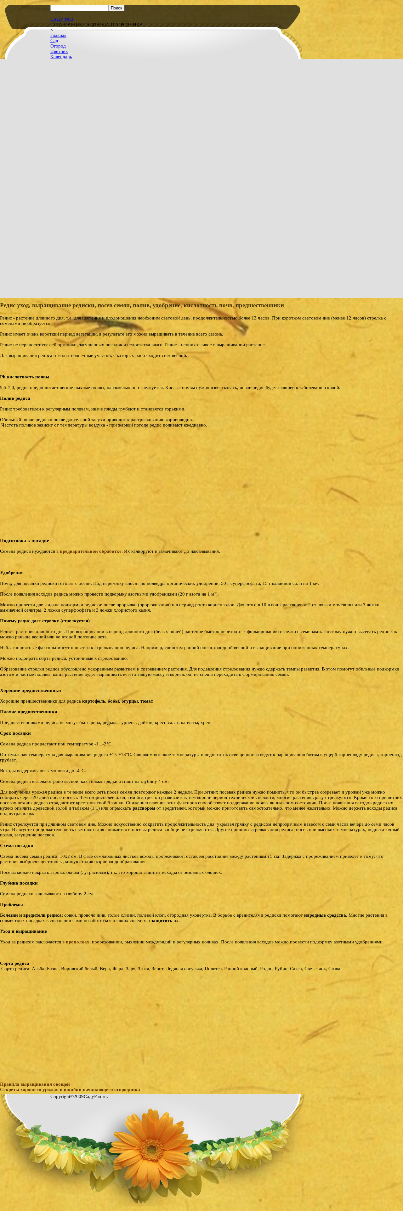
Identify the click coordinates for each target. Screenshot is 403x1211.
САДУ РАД (61, 19)
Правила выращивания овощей (35, 1084)
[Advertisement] (201, 1015)
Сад (54, 40)
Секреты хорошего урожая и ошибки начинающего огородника (70, 1089)
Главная (58, 35)
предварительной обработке (91, 551)
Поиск (116, 8)
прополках (77, 941)
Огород (58, 45)
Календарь (61, 56)
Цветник (59, 51)
